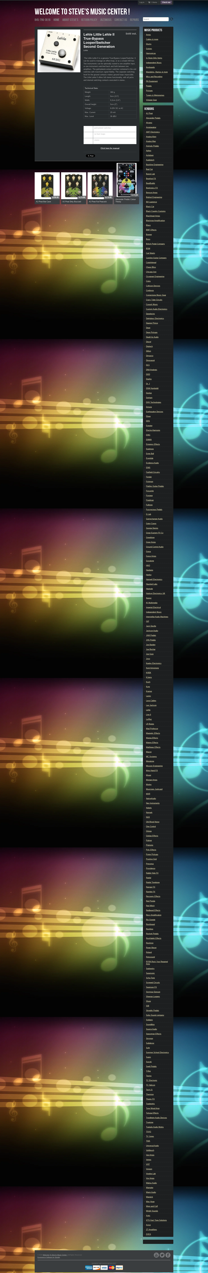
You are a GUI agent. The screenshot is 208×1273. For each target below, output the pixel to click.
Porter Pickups (152, 854)
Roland (149, 952)
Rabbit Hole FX (152, 873)
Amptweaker (151, 127)
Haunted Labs (151, 584)
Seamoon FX (151, 987)
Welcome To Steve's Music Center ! (82, 12)
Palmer (149, 840)
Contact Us (120, 20)
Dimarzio (149, 356)
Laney (148, 696)
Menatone (150, 761)
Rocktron (149, 943)
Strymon (149, 1038)
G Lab (148, 514)
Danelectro (150, 314)
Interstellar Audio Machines (157, 617)
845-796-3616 (43, 20)
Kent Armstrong (152, 668)
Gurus (148, 551)
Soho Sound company (155, 1015)
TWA (148, 1141)
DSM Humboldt (152, 388)
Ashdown (150, 155)
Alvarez (149, 123)
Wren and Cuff (152, 1206)
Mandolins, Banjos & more (157, 72)
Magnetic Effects (153, 733)
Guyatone (150, 561)
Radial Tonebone (153, 882)
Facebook (168, 1255)
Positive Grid (151, 859)
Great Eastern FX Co (154, 533)
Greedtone (150, 537)
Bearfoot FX (151, 179)
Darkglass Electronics (155, 318)
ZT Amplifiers (151, 1230)
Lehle (85, 50)
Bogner (149, 234)
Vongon (149, 1169)
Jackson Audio (152, 631)
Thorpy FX (150, 1099)
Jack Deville (151, 626)
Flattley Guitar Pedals (155, 486)
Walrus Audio (151, 1183)
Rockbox (149, 929)
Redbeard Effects (153, 910)
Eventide (149, 458)
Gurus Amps (151, 556)
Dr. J (148, 384)
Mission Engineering (154, 766)
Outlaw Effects (152, 836)
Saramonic (150, 973)
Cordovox (150, 290)
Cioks (148, 281)
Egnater (149, 426)
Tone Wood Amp (152, 1108)
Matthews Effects (153, 747)
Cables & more (152, 39)
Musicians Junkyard (154, 789)
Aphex (148, 151)
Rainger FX (150, 887)
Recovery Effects (153, 896)
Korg (148, 687)
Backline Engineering (154, 165)
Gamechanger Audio (154, 519)
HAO (148, 565)
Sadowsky (150, 968)
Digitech (149, 346)
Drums (148, 44)
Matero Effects (152, 743)
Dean (148, 328)
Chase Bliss (151, 267)
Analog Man (151, 141)
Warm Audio (151, 1192)
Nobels (149, 808)
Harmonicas (151, 53)
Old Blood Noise (152, 822)
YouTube (156, 1255)
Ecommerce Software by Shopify (48, 1257)
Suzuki (149, 1062)
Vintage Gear (151, 100)
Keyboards (150, 67)
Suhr (148, 1048)
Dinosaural (150, 360)
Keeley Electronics (153, 663)
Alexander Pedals (153, 118)
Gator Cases (151, 523)
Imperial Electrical (153, 607)
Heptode (149, 589)
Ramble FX (150, 892)
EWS (148, 468)
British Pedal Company (155, 244)
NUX (148, 817)
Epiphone (150, 449)
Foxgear (149, 495)
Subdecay (150, 1043)
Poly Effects (151, 850)
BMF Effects (151, 230)
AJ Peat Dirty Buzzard (72, 202)
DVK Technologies (153, 402)
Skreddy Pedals (152, 1010)
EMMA (149, 440)
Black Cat (150, 207)
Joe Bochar (150, 649)
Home (56, 20)
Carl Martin (150, 253)
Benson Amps (151, 193)
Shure (148, 1001)
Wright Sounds (152, 1211)
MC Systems (151, 756)
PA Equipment (152, 81)
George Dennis (152, 528)
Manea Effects (152, 738)
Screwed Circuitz (153, 982)
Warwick (149, 1197)
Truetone (149, 1122)
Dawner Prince (152, 323)
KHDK (148, 673)
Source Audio (151, 1029)
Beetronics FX (152, 188)
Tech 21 (149, 1090)
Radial (148, 878)
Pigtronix (149, 845)
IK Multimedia (151, 603)
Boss (148, 239)
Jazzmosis (105, 20)
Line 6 (148, 715)
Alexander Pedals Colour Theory (125, 200)
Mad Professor (152, 729)
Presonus (150, 864)
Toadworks (150, 1104)
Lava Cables (151, 701)
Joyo (148, 659)
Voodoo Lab (151, 1174)
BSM (148, 248)
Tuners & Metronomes (155, 95)
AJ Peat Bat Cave (43, 202)
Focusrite (150, 491)
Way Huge (150, 1202)
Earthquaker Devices (154, 412)
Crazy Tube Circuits (154, 300)
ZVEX (148, 1234)
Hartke (148, 575)
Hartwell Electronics (154, 579)
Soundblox (150, 1024)
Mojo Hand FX (152, 770)
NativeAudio (151, 798)
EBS (148, 421)
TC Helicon (150, 1085)
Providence (150, 868)
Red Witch (150, 906)
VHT (148, 1164)
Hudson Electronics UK (155, 593)
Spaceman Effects (153, 1034)
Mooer (148, 775)
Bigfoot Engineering (154, 197)
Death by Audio (152, 337)
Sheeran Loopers (153, 996)
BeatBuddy (150, 183)
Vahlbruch (150, 1150)
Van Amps (150, 1155)
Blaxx (148, 225)
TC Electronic (151, 1080)
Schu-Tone (150, 978)
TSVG (148, 1132)
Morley (149, 784)
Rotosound (150, 957)
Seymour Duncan (153, 992)
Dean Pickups (151, 332)
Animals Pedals (152, 146)
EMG (148, 435)
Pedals (149, 86)
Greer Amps (151, 542)
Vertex (148, 1160)
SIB (147, 1006)
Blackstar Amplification (155, 220)
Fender (149, 477)
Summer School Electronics (157, 1052)
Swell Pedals (151, 1066)
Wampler (149, 1188)
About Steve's (70, 20)
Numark (149, 812)
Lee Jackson (151, 705)
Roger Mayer (151, 948)
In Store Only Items (154, 58)
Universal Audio (152, 1146)
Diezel (148, 342)
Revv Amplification (153, 915)
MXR (148, 794)
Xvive (148, 1225)
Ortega (149, 831)
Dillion (148, 351)
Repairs (134, 20)
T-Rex (148, 1071)
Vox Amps (150, 1178)
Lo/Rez (149, 719)
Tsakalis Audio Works (155, 1127)
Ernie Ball (150, 454)
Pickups (149, 91)
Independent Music (154, 63)
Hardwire (149, 570)
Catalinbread (151, 262)
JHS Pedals (151, 640)
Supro (148, 1057)
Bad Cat (149, 169)
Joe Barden (150, 645)
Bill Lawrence (151, 202)
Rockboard (150, 924)
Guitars (149, 49)
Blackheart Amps (153, 216)
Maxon (149, 752)
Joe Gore (150, 654)
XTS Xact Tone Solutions (156, 1220)
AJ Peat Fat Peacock (98, 202)
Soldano (149, 1020)
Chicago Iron (151, 272)
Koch (148, 682)
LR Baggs (150, 724)
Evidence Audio (152, 463)
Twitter (162, 1255)
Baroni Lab (150, 174)
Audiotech (150, 160)
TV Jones (150, 1136)
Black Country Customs (156, 211)
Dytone (149, 407)
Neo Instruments (153, 803)
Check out (166, 2)
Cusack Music (152, 304)
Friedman (150, 500)
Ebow (148, 416)
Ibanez (149, 598)
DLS (148, 365)
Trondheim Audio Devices (156, 1118)
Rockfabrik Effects (153, 938)
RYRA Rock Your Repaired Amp (157, 963)
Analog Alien (151, 137)
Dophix (149, 379)
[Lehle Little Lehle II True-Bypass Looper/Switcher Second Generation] (58, 51)
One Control (151, 826)
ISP (147, 621)
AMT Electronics (153, 132)
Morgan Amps (151, 780)
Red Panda (150, 901)
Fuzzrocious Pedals (154, 509)
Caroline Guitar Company (156, 258)
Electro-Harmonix (153, 430)
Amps (148, 35)
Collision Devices (153, 286)
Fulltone (149, 505)
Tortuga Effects (152, 1113)
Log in (142, 2)
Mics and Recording (154, 77)
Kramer (149, 691)
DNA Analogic (151, 370)
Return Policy (89, 20)
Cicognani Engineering (155, 276)
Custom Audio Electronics (156, 309)
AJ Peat (149, 113)
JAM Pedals (151, 635)
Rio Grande (150, 920)
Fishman (149, 481)
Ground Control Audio (154, 547)
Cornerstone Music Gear (156, 295)
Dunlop (149, 393)
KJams (149, 677)
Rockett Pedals (152, 934)
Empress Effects (153, 444)
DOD (148, 374)
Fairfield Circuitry (153, 472)
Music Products (153, 30)
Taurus (149, 1076)
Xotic (148, 1216)
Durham (149, 398)
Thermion (150, 1094)
